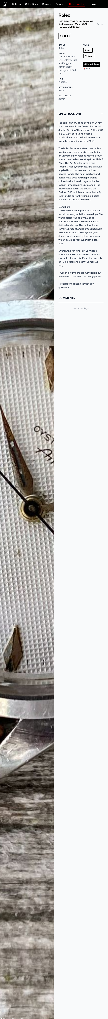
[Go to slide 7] (15, 1018)
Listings (16, 4)
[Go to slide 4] (8, 1018)
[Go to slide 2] (3, 1018)
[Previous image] (3, 514)
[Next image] (50, 514)
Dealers (46, 4)
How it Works (76, 4)
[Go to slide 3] (6, 1018)
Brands (59, 4)
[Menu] (102, 4)
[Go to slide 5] (10, 1018)
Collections (31, 4)
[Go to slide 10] (21, 1018)
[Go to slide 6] (13, 1018)
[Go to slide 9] (19, 1018)
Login (93, 4)
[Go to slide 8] (17, 1018)
